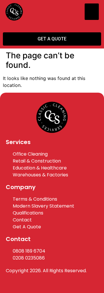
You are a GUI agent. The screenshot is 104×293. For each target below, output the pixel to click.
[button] (92, 11)
